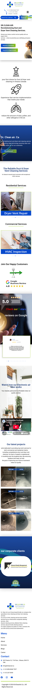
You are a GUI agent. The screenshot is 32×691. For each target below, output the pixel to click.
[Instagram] (7, 677)
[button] (27, 12)
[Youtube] (12, 677)
